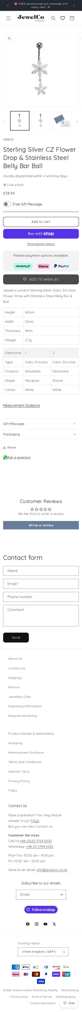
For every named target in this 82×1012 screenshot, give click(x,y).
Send (16, 638)
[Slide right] (77, 121)
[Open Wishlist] (62, 18)
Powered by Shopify (45, 990)
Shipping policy (65, 996)
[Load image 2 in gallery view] (40, 120)
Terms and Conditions (24, 762)
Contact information (43, 1003)
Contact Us (16, 668)
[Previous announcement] (7, 5)
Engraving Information (25, 706)
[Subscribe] (61, 895)
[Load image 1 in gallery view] (19, 120)
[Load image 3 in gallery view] (62, 120)
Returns (14, 687)
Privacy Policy (19, 781)
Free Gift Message (27, 204)
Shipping (14, 678)
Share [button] (11, 447)
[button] (8, 18)
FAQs (35, 821)
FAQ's (12, 790)
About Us (15, 659)
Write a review (41, 525)
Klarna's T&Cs (19, 771)
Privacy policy (19, 996)
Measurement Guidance (21, 405)
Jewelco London (22, 990)
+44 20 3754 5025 (39, 847)
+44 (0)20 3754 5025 (36, 841)
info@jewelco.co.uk (52, 870)
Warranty (15, 743)
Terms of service (42, 996)
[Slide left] (4, 121)
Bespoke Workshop (23, 716)
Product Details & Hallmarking (31, 733)
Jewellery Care (19, 697)
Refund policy (70, 990)
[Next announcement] (74, 5)
